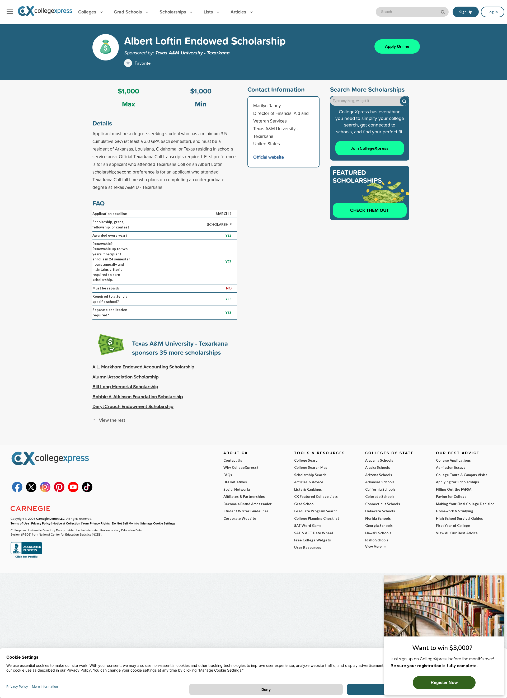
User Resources (307, 547)
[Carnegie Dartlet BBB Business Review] (26, 557)
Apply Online (397, 46)
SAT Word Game (307, 525)
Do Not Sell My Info (125, 523)
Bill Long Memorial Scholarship (125, 386)
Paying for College (451, 496)
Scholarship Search (310, 475)
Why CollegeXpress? (240, 467)
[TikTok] (87, 491)
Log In (492, 12)
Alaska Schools (377, 467)
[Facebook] (17, 491)
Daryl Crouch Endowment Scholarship (132, 406)
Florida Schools (378, 518)
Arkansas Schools (380, 482)
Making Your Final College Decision (465, 504)
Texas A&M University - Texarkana (192, 52)
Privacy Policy (40, 523)
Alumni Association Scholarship (125, 377)
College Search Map (310, 467)
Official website (268, 157)
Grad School (304, 504)
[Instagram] (45, 491)
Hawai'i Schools (378, 533)
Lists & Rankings (308, 489)
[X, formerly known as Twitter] (31, 491)
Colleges (87, 11)
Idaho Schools (376, 540)
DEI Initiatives (235, 482)
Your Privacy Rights (96, 523)
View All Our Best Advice (457, 533)
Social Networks (237, 489)
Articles (239, 11)
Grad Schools (128, 11)
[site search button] (443, 11)
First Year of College (453, 525)
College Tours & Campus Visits (461, 475)
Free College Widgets (312, 540)
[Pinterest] (59, 491)
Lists (209, 11)
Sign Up (465, 12)
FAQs (227, 475)
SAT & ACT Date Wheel (313, 533)
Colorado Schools (380, 496)
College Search (307, 460)
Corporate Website (239, 518)
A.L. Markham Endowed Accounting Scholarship (143, 366)
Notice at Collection (66, 523)
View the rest (112, 420)
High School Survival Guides (459, 518)
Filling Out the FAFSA (453, 489)
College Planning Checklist (316, 518)
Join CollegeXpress (369, 148)
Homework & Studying (454, 511)
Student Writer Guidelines (246, 511)
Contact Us (232, 460)
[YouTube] (73, 491)
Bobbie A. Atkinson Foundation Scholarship (137, 396)
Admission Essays (450, 467)
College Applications (453, 460)
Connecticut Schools (382, 504)
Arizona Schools (378, 475)
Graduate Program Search (315, 511)
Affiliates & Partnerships (244, 496)
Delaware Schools (380, 511)
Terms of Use (20, 523)
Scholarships (173, 11)
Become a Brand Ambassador (247, 504)
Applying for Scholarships (457, 482)
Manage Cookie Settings (158, 523)
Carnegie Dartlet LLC (50, 518)
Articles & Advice (308, 482)
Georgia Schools (379, 525)
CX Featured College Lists (316, 496)
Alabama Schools (379, 460)
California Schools (380, 489)
